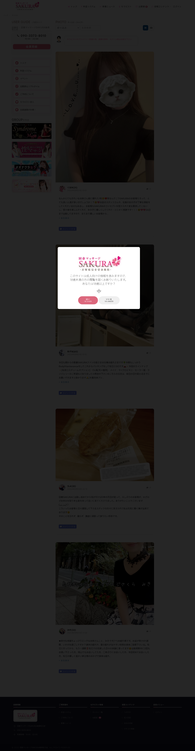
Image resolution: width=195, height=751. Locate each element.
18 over (88, 300)
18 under (109, 300)
